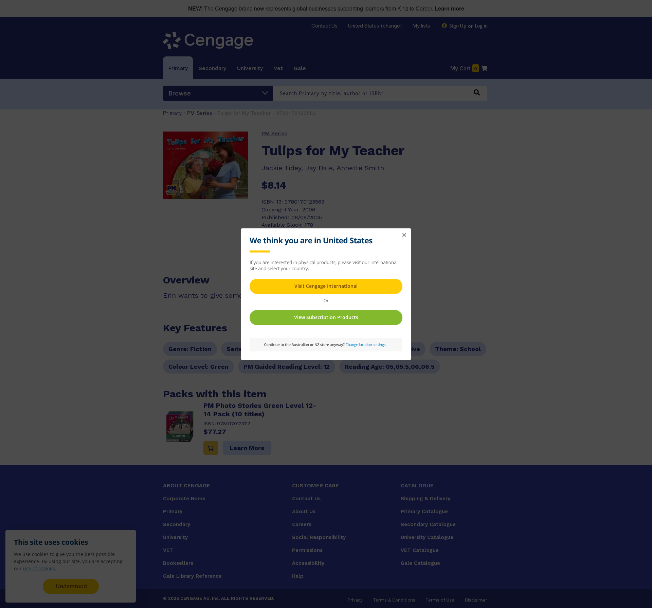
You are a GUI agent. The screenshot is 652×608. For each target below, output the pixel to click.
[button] (404, 235)
